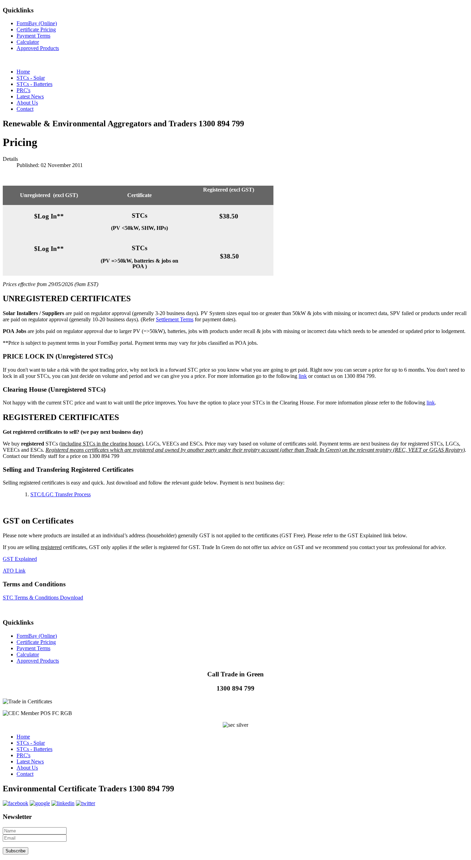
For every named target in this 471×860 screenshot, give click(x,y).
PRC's (23, 755)
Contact (25, 774)
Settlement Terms (174, 319)
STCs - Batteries (34, 749)
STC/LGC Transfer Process (60, 494)
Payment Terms (33, 36)
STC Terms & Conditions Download (43, 597)
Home (23, 737)
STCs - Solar (31, 743)
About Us (27, 768)
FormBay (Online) (37, 23)
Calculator (28, 42)
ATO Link (14, 571)
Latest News (30, 761)
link (303, 376)
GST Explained (20, 559)
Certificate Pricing (36, 29)
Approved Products (38, 48)
